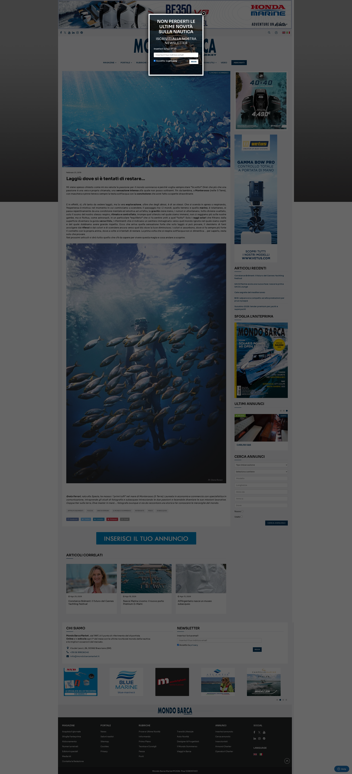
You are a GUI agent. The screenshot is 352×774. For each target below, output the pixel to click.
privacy (172, 60)
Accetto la (166, 60)
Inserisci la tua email (165, 48)
